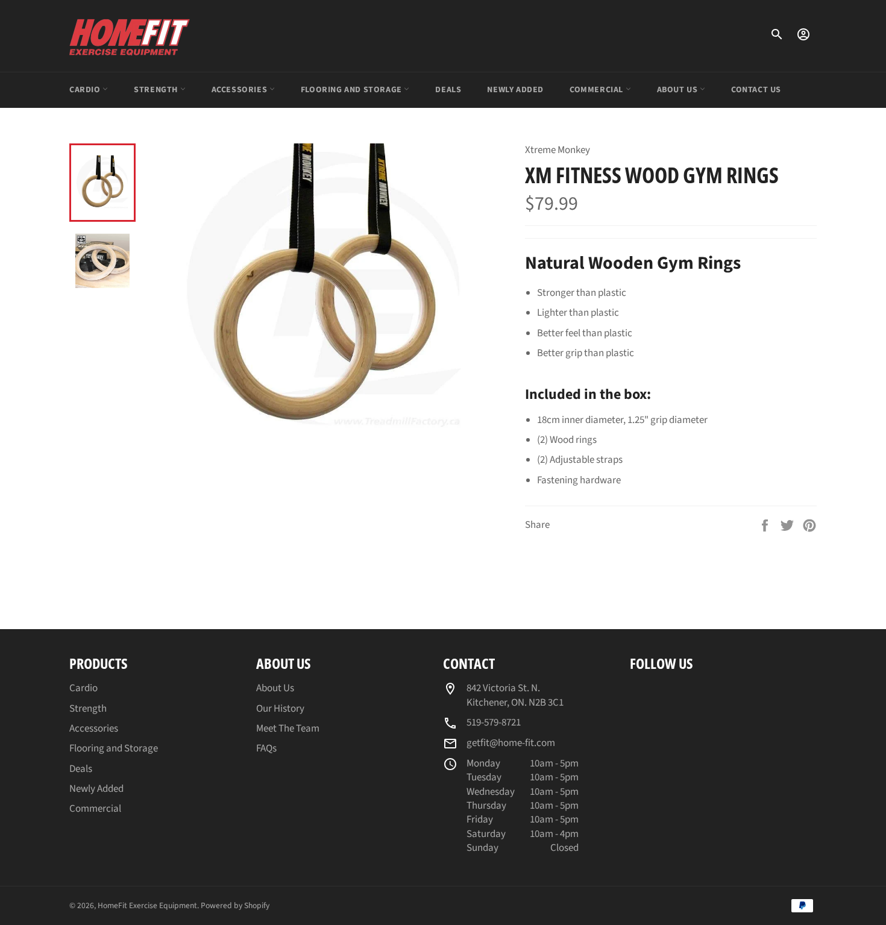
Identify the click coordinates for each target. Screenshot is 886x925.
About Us (678, 90)
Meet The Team (287, 728)
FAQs (266, 748)
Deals (448, 90)
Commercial (598, 90)
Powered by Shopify (235, 905)
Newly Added (515, 90)
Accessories (240, 90)
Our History (280, 708)
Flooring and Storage (352, 90)
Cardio (85, 90)
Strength (157, 90)
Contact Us (756, 90)
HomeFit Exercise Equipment (147, 905)
